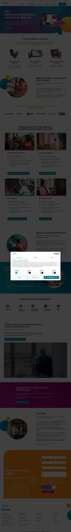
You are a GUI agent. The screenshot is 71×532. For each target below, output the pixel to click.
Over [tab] (52, 257)
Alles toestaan (51, 277)
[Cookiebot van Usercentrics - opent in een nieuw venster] (54, 254)
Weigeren (19, 277)
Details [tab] (35, 257)
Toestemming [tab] (18, 257)
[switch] (29, 273)
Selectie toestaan (35, 277)
